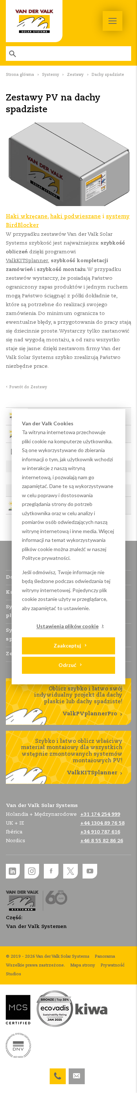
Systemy (50, 75)
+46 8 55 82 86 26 (101, 841)
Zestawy (75, 75)
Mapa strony (83, 965)
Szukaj (13, 53)
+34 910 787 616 (100, 832)
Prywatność (113, 965)
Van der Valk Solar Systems (34, 21)
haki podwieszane (75, 216)
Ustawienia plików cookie (68, 626)
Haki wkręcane (26, 216)
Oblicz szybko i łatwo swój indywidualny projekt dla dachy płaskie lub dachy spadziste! (78, 701)
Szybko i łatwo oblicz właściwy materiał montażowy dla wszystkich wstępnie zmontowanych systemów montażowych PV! (71, 757)
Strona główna (20, 75)
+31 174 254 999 (58, 1072)
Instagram (31, 871)
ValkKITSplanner (27, 260)
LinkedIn (12, 871)
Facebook (51, 871)
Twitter (70, 871)
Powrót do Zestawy (28, 387)
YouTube (90, 871)
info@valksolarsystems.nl (77, 1072)
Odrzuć (67, 665)
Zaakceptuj (67, 646)
